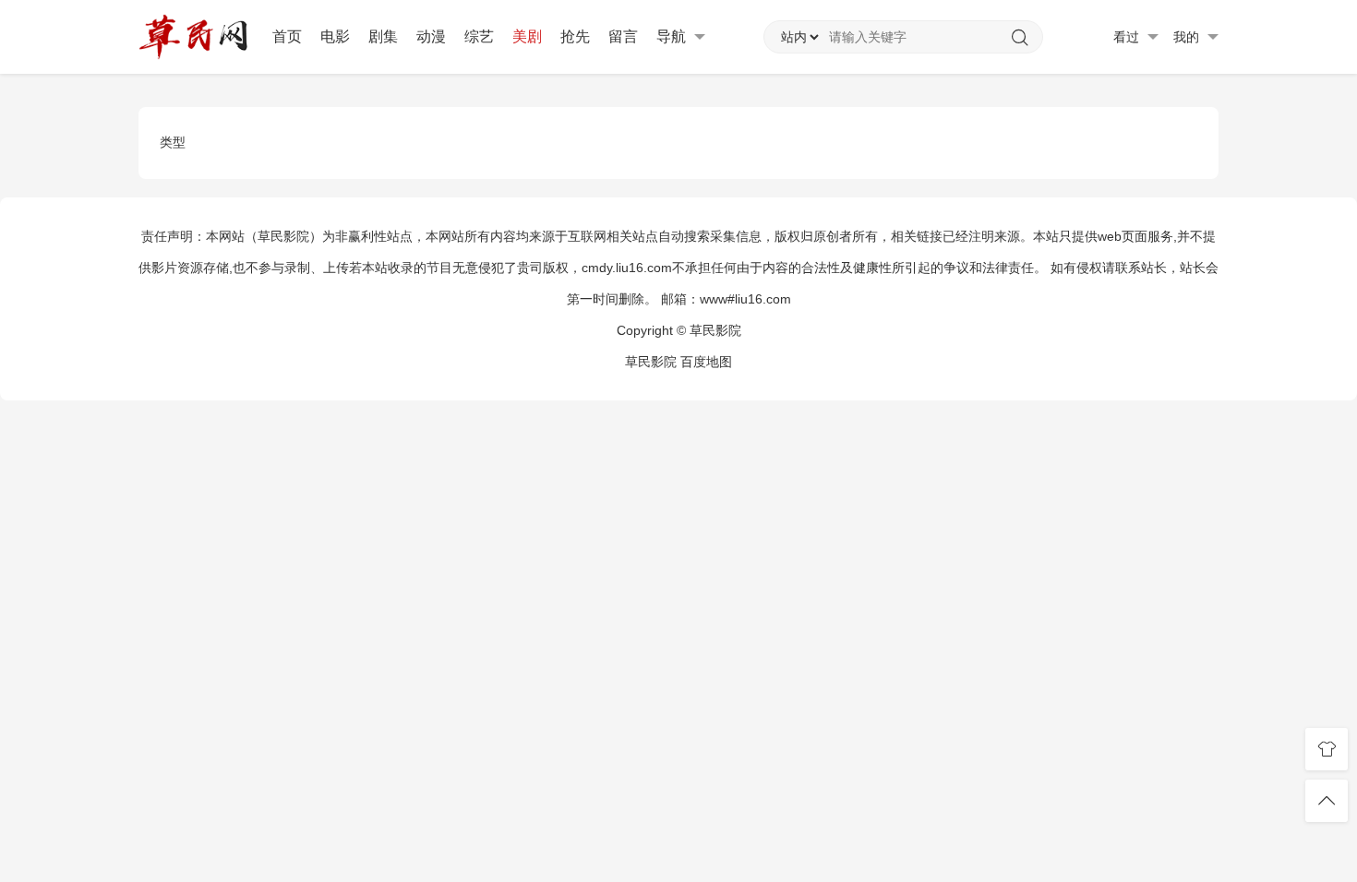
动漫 (431, 36)
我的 (1188, 37)
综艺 (479, 36)
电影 (335, 36)
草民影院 (651, 361)
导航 (673, 36)
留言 (623, 36)
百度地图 (706, 361)
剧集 (383, 36)
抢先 (575, 36)
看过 (1128, 37)
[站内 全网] (799, 37)
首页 (287, 36)
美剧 (527, 36)
